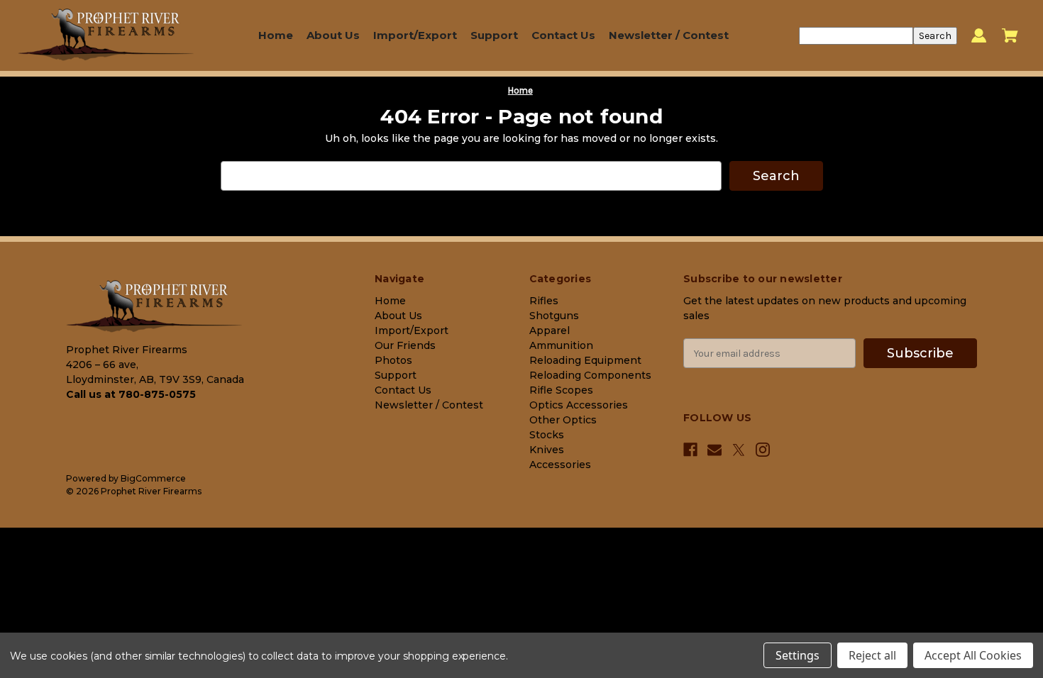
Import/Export (415, 35)
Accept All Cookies (973, 655)
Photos (393, 360)
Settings (798, 655)
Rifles (543, 300)
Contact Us (563, 35)
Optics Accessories (578, 405)
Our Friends (405, 345)
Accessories (560, 464)
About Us (333, 35)
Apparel (549, 330)
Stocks (546, 434)
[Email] (714, 450)
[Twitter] (739, 450)
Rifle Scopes (561, 390)
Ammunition (561, 345)
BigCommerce (153, 478)
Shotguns (554, 315)
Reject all (872, 655)
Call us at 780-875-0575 (131, 394)
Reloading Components (590, 375)
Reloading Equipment (585, 360)
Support (494, 35)
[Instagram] (763, 450)
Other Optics (563, 419)
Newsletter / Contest (669, 35)
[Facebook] (690, 450)
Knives (546, 449)
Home (275, 35)
